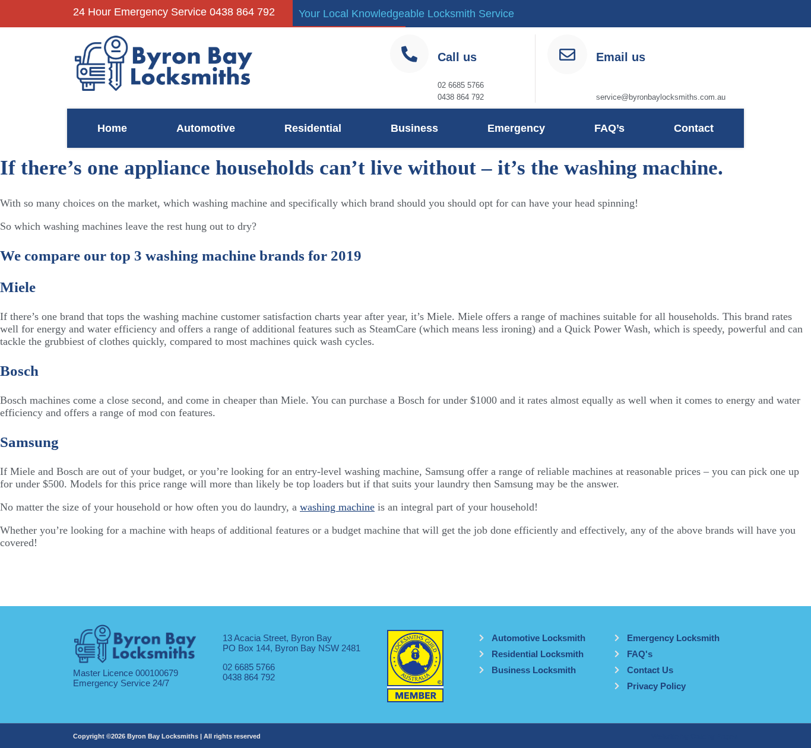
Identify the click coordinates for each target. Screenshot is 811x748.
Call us (457, 57)
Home (112, 128)
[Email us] (567, 54)
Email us (620, 57)
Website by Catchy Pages (694, 737)
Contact (694, 128)
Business (414, 128)
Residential (312, 128)
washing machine (337, 507)
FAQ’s (609, 128)
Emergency (516, 128)
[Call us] (409, 53)
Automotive (205, 128)
